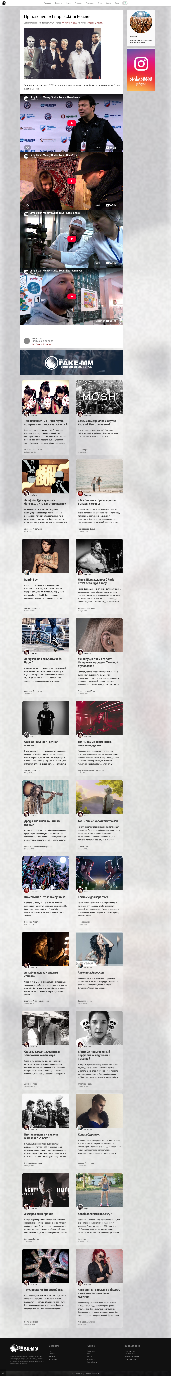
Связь (108, 3)
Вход (117, 3)
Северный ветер (92, 1362)
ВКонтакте (52, 1354)
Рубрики (78, 3)
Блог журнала (53, 1359)
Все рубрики (91, 1351)
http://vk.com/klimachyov (41, 344)
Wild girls (89, 1356)
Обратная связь (130, 1354)
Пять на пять (91, 1359)
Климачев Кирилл (70, 23)
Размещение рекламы (132, 1356)
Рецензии (90, 3)
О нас (100, 3)
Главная (47, 3)
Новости (58, 3)
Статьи (68, 3)
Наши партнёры (130, 1351)
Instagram (52, 1356)
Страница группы (95, 23)
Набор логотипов (130, 1359)
